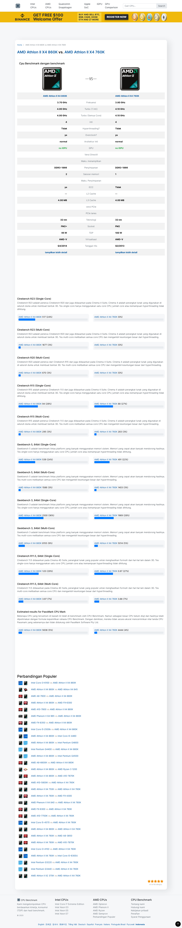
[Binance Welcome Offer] (22, 16)
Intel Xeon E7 (61, 913)
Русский (130, 924)
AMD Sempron (100, 913)
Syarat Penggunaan (141, 916)
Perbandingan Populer (104, 916)
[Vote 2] (152, 881)
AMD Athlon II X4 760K (84, 52)
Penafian (135, 913)
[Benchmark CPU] (18, 6)
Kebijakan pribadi (139, 910)
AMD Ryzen (99, 910)
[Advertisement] (91, 31)
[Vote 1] (149, 881)
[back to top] (178, 924)
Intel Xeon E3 (61, 907)
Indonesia (140, 924)
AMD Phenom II (100, 907)
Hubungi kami (138, 907)
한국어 (55, 924)
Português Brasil (118, 924)
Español (90, 924)
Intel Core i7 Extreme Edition (69, 904)
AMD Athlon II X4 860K (37, 52)
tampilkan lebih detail (56, 252)
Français (98, 924)
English (41, 924)
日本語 (48, 924)
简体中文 (63, 924)
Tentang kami (138, 904)
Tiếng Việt (72, 924)
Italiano (107, 924)
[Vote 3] (155, 881)
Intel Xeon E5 (61, 910)
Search (161, 6)
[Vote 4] (158, 881)
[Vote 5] (161, 881)
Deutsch (82, 924)
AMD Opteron (100, 904)
